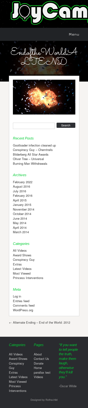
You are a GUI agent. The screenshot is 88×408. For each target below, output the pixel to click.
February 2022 (22, 182)
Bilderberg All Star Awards (31, 154)
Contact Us (41, 358)
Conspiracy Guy (24, 259)
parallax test (42, 372)
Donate (38, 363)
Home (38, 367)
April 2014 (20, 227)
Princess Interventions (28, 278)
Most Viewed (22, 273)
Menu (74, 34)
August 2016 (21, 186)
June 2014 (20, 218)
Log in (17, 296)
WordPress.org (23, 310)
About (38, 354)
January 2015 (22, 204)
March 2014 (21, 232)
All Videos (20, 250)
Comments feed (23, 305)
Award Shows (22, 255)
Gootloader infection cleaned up (34, 145)
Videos (38, 377)
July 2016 (19, 191)
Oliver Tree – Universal (28, 159)
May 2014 (19, 223)
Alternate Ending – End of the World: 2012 (39, 322)
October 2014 (22, 213)
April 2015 (20, 200)
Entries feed (21, 301)
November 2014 (23, 209)
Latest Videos (22, 268)
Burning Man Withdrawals (30, 163)
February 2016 (22, 195)
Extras (17, 264)
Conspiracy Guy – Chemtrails (33, 149)
